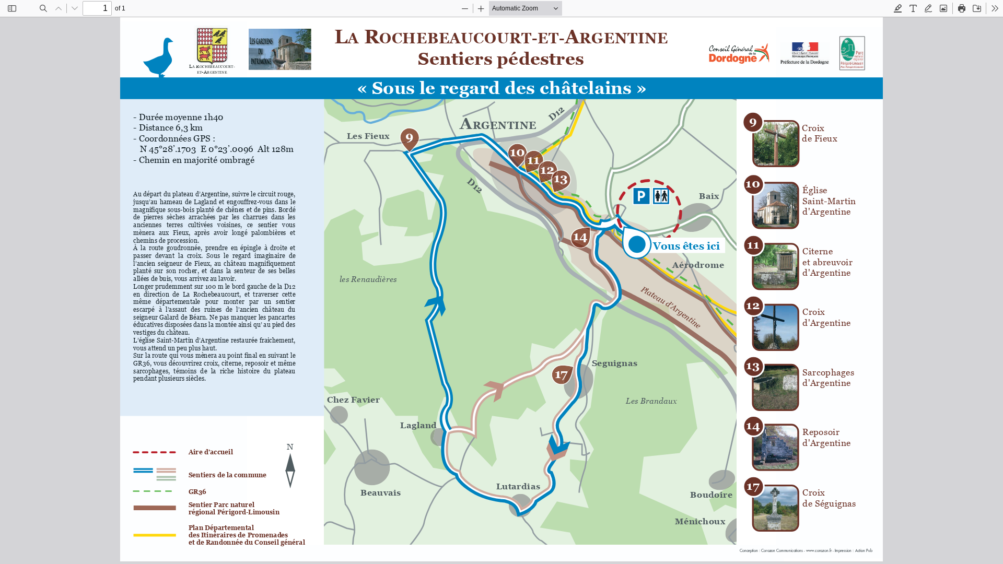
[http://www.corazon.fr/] (818, 551)
